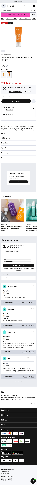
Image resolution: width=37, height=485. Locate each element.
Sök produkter (7, 10)
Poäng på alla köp (18, 1)
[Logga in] (24, 5)
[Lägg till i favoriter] (33, 101)
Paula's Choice (6, 55)
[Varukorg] (34, 5)
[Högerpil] (34, 403)
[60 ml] (3, 74)
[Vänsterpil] (29, 403)
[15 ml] (9, 74)
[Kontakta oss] (33, 481)
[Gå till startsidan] (10, 6)
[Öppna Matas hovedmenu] (3, 6)
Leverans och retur (7, 158)
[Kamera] (31, 10)
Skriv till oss (5, 473)
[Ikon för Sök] (34, 10)
